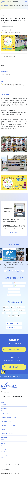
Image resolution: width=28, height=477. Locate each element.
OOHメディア (5, 413)
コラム (2, 445)
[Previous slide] (5, 271)
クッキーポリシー (15, 464)
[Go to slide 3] (12, 270)
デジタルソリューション (7, 421)
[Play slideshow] (18, 271)
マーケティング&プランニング (8, 425)
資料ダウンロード (14, 232)
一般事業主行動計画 (5, 469)
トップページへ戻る (14, 327)
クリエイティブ (5, 429)
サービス (2, 410)
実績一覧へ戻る (14, 323)
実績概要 (3, 65)
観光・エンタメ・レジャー (6, 30)
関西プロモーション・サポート (8, 433)
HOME (2, 5)
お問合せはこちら (14, 349)
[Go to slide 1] (9, 270)
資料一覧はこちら (14, 367)
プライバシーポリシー (5, 464)
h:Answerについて (5, 404)
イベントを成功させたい (6, 32)
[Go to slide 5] (15, 270)
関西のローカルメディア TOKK (9, 417)
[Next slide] (22, 271)
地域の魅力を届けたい (16, 32)
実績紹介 (7, 5)
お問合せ (2, 457)
